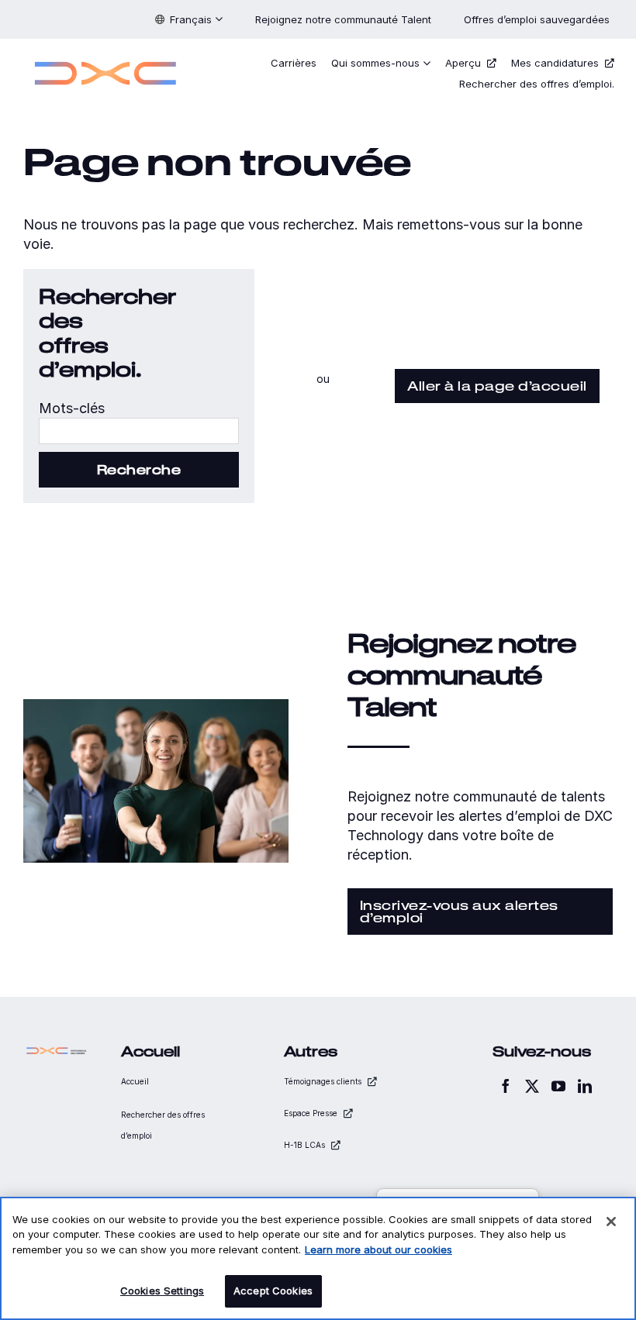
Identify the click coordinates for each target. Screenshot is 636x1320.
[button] (189, 19)
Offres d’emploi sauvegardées (538, 19)
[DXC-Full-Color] (105, 57)
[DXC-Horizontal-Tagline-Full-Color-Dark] (56, 1051)
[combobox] (139, 431)
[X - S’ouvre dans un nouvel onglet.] (532, 1086)
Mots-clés (72, 408)
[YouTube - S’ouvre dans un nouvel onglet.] (558, 1086)
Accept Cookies (273, 1290)
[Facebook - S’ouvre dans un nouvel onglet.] (506, 1086)
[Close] (611, 1222)
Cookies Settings (162, 1290)
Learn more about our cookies (378, 1249)
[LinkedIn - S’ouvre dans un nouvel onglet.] (585, 1086)
